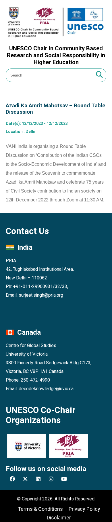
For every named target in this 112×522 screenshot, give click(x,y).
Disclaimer (59, 518)
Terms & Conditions (40, 509)
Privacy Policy (84, 509)
